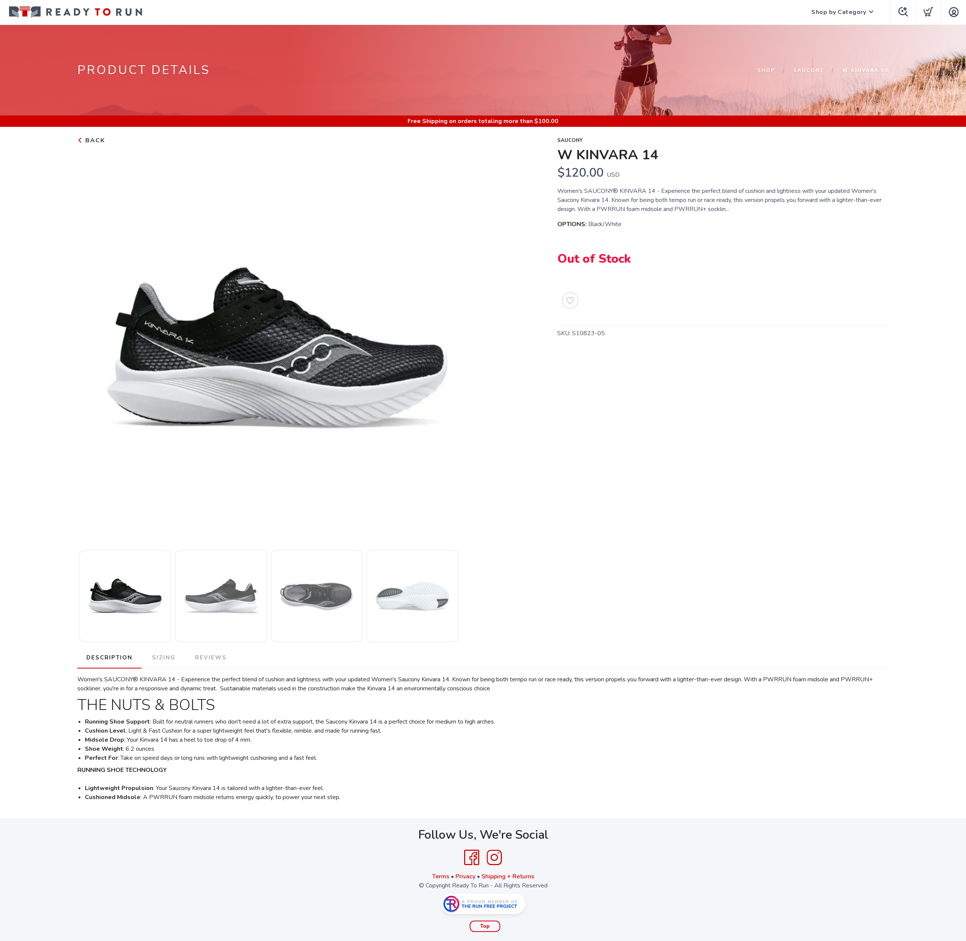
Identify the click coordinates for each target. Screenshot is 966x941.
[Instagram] (494, 857)
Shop (766, 70)
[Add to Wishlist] (570, 300)
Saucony (808, 70)
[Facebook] (471, 857)
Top (485, 926)
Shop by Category (838, 12)
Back (94, 140)
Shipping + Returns (507, 876)
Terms (440, 876)
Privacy (465, 876)
